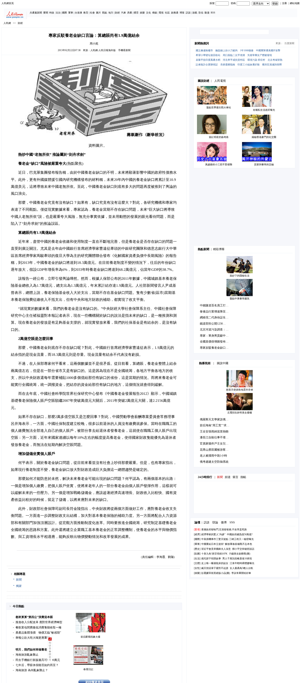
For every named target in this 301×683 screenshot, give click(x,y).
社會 (92, 12)
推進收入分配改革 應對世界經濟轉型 (39, 622)
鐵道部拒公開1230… (213, 323)
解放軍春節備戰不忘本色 (238, 544)
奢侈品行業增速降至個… (215, 311)
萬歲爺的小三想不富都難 (218, 164)
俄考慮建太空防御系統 (214, 461)
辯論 (215, 522)
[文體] (197, 563)
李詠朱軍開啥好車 (241, 573)
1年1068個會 (246, 50)
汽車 (123, 12)
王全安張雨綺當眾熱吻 (214, 431)
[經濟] (197, 534)
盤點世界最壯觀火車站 (218, 107)
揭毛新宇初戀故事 (211, 558)
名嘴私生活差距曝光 (264, 110)
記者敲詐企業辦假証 (207, 64)
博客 (182, 12)
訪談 (188, 12)
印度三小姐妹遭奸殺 (249, 64)
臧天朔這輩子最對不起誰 (214, 568)
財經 (117, 12)
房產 (129, 12)
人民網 (7, 23)
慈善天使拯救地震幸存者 (239, 389)
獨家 (19, 586)
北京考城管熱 (275, 59)
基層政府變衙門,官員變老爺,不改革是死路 (224, 529)
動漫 (207, 12)
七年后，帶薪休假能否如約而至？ (37, 665)
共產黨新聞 (36, 12)
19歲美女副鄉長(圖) (239, 553)
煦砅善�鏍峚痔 (50, 651)
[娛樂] (197, 573)
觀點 (104, 12)
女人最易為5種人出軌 (241, 568)
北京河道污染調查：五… (215, 329)
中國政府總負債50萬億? (239, 534)
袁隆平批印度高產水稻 (208, 59)
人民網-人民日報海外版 (103, 50)
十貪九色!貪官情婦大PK (214, 553)
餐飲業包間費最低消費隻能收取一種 (38, 627)
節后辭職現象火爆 (90, 636)
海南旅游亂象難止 (27, 654)
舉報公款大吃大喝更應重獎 (33, 637)
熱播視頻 (204, 363)
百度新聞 (289, 43)
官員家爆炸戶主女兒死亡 (215, 443)
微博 (224, 522)
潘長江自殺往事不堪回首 (215, 437)
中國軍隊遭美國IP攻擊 (268, 50)
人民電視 (220, 80)
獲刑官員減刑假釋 (272, 64)
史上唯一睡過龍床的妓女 (214, 563)
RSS (213, 12)
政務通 (174, 12)
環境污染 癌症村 (256, 59)
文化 (148, 12)
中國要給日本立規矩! (212, 544)
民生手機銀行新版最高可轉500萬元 (38, 660)
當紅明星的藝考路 (219, 137)
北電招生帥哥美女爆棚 (239, 412)
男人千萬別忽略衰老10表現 (237, 558)
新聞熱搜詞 (202, 43)
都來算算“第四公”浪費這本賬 (34, 617)
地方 (110, 12)
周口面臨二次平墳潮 (234, 55)
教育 (85, 12)
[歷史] (197, 549)
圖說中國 (222, 363)
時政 (51, 12)
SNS (232, 522)
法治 (57, 12)
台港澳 (78, 12)
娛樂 (142, 12)
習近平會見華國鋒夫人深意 (216, 549)
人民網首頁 (7, 3)
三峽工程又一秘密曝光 (241, 539)
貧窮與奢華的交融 (264, 164)
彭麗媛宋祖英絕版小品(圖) (215, 573)
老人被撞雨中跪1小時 (213, 455)
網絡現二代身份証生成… (215, 317)
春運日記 (88, 669)
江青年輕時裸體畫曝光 (242, 563)
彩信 (200, 12)
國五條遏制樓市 (204, 50)
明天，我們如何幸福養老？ (33, 649)
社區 (167, 12)
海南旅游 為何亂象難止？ (32, 670)
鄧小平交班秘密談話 (243, 549)
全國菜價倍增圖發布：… (215, 341)
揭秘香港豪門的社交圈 (264, 137)
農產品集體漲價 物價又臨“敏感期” (38, 632)
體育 (136, 12)
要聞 (45, 12)
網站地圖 (295, 3)
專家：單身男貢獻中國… (215, 335)
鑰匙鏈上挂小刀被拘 (226, 50)
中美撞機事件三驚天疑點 (214, 539)
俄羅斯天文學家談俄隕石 (215, 419)
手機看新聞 (124, 50)
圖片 (98, 12)
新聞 (19, 579)
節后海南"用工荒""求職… (216, 425)
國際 (64, 12)
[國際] (197, 539)
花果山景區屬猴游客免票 (215, 449)
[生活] (197, 558)
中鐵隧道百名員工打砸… (215, 305)
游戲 (194, 12)
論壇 (197, 522)
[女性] (197, 568)
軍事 (70, 12)
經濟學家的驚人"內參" (213, 534)
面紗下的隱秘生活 (239, 275)
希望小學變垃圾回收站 (208, 55)
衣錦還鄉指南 (227, 64)
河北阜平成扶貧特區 (234, 59)
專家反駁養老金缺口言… (215, 347)
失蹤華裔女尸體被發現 (259, 55)
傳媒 (154, 12)
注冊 (284, 3)
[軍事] (197, 544)
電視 (161, 12)
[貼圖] (197, 553)
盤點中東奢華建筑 (239, 298)
